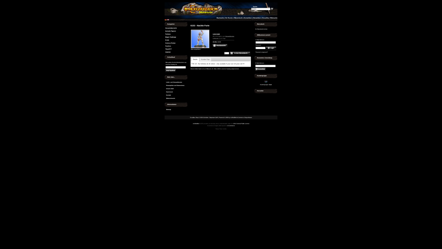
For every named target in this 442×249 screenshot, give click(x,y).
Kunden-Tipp (205, 59)
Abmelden (257, 18)
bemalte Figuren (170, 31)
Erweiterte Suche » (256, 11)
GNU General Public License (241, 123)
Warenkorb (238, 18)
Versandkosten (229, 36)
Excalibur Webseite (269, 18)
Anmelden (248, 18)
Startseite (220, 18)
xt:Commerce (231, 125)
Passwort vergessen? (262, 52)
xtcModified (196, 123)
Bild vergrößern (196, 49)
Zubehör (168, 52)
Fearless (168, 46)
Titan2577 (168, 49)
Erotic (167, 40)
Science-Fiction (170, 43)
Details (195, 59)
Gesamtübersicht (171, 28)
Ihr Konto (229, 18)
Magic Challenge (170, 37)
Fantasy (168, 34)
